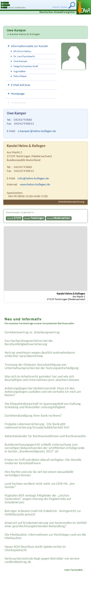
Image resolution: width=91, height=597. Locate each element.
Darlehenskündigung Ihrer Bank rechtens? (33, 416)
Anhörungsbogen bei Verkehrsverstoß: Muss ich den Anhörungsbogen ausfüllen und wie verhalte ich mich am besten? (43, 392)
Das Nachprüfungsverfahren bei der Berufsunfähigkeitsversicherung (29, 342)
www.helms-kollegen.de (35, 184)
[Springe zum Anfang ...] (81, 587)
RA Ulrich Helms (22, 51)
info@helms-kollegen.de (33, 178)
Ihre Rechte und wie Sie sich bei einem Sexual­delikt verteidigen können (39, 473)
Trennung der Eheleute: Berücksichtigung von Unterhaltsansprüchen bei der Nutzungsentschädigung (42, 366)
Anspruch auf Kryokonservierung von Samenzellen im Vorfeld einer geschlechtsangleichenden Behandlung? (45, 524)
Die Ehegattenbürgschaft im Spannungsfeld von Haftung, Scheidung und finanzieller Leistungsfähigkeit (43, 405)
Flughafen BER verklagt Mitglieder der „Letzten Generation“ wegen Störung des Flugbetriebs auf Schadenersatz (38, 499)
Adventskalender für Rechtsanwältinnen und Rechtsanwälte (45, 436)
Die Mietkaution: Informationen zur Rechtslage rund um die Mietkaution (45, 536)
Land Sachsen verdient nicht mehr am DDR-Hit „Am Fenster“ (39, 485)
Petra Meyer (20, 76)
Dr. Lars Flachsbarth (24, 56)
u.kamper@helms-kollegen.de (37, 131)
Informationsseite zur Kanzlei (29, 46)
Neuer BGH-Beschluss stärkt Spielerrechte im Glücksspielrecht (35, 548)
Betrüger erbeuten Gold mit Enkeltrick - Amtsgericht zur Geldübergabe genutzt (43, 512)
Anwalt (14, 218)
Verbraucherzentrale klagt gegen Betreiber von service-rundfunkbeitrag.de (42, 560)
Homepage (18, 93)
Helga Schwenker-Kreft (26, 66)
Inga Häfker (20, 71)
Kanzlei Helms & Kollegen (25, 34)
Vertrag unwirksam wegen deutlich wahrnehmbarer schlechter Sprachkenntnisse (40, 354)
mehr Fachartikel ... (74, 570)
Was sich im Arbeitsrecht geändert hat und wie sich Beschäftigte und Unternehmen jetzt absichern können (42, 378)
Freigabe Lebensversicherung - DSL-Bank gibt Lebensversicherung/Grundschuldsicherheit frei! (37, 425)
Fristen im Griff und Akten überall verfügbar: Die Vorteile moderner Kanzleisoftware (43, 461)
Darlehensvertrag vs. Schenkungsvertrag (32, 332)
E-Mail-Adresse (20, 85)
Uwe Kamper (20, 61)
